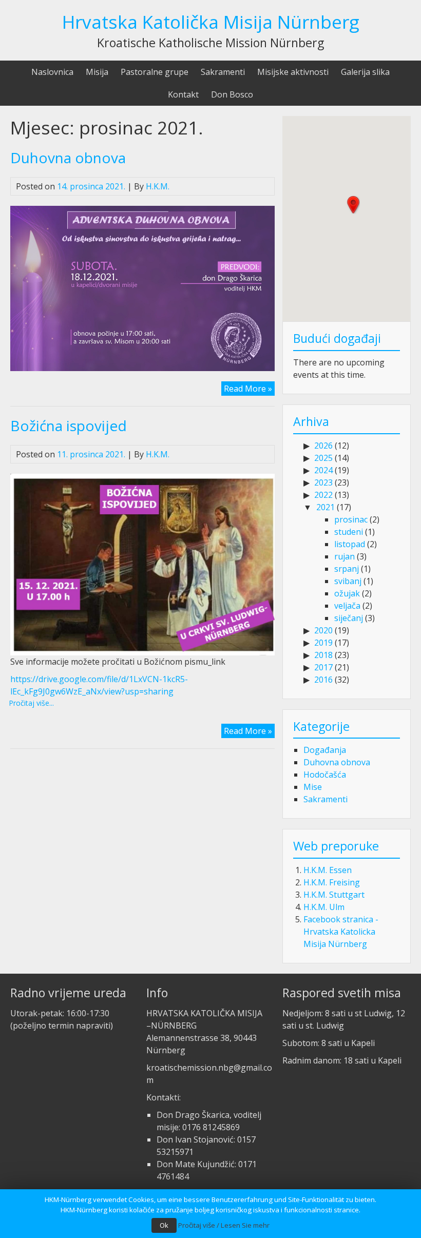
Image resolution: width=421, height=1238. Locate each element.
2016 (323, 679)
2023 (323, 482)
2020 (323, 630)
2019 (323, 642)
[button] (353, 204)
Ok (164, 1225)
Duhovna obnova (68, 157)
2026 (323, 445)
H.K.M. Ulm (324, 907)
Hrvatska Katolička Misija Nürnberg (210, 21)
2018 (323, 655)
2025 (323, 457)
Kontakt (183, 94)
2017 (323, 667)
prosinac (351, 519)
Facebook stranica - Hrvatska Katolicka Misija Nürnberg (340, 932)
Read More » (248, 388)
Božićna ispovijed (68, 425)
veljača (347, 605)
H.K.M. (157, 186)
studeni (348, 531)
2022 (323, 494)
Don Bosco (232, 94)
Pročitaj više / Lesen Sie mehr (224, 1225)
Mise (312, 786)
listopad (349, 544)
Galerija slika (365, 72)
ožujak (347, 593)
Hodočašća (324, 774)
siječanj (348, 618)
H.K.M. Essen (327, 870)
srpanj (346, 568)
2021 (325, 507)
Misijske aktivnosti (293, 72)
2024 (323, 470)
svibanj (347, 581)
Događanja (324, 750)
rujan (344, 556)
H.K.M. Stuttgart (334, 894)
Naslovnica (52, 72)
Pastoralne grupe (154, 72)
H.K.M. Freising (331, 882)
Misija (97, 72)
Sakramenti (223, 72)
